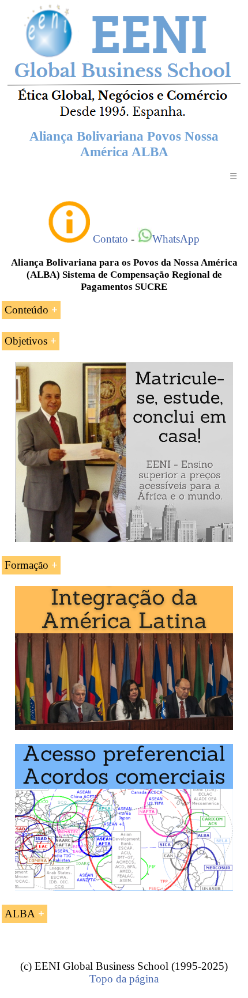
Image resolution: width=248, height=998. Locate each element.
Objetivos (26, 341)
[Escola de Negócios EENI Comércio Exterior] (124, 117)
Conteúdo (26, 310)
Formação (26, 565)
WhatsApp (176, 239)
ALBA (20, 914)
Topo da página (124, 979)
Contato (110, 239)
